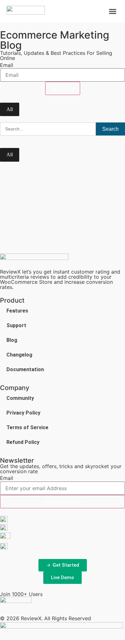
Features (17, 311)
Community (20, 398)
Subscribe (63, 88)
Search (110, 129)
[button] (113, 11)
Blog (11, 340)
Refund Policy (22, 442)
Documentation (25, 369)
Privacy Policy (23, 413)
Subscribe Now (62, 501)
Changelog (19, 355)
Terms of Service (27, 427)
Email (6, 65)
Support (16, 325)
